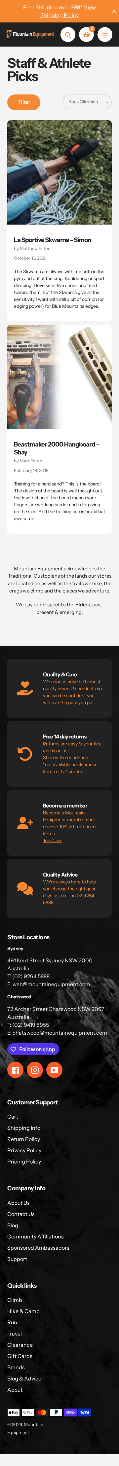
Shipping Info (23, 1128)
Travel (14, 1333)
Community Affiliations (35, 1236)
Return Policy (23, 1139)
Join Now (52, 840)
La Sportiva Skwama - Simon (52, 240)
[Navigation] (105, 34)
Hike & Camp (23, 1311)
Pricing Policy (24, 1161)
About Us (18, 1202)
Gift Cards (19, 1356)
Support (17, 1259)
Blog (12, 1225)
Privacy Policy (24, 1150)
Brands (16, 1367)
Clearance (20, 1344)
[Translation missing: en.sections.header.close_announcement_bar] (114, 11)
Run (12, 1322)
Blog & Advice (24, 1378)
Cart (12, 1116)
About (14, 1389)
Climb (14, 1300)
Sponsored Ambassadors (38, 1247)
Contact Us (21, 1214)
